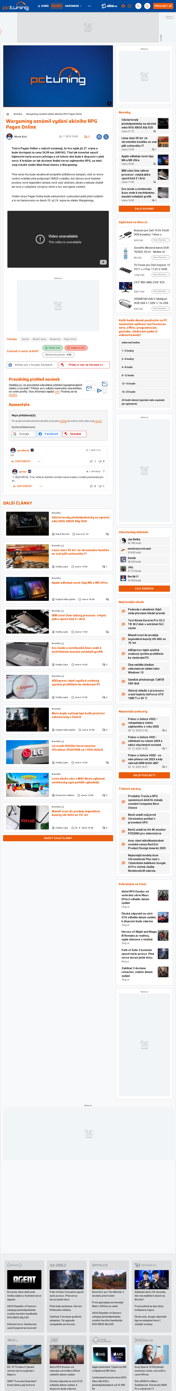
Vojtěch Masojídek (65, 599)
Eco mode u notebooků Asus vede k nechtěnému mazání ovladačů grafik (77, 650)
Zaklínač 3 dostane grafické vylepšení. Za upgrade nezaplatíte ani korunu (65, 1320)
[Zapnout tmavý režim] (147, 6)
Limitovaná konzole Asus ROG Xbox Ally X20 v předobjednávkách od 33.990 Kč (109, 1383)
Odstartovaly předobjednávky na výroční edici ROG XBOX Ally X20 (80, 519)
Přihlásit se (163, 6)
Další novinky (144, 208)
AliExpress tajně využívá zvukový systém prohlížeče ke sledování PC (76, 682)
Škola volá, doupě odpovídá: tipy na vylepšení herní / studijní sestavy (151, 1320)
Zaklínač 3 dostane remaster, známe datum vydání (137, 972)
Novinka (18, 114)
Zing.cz (125, 906)
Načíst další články (58, 838)
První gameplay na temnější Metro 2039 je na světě (107, 1304)
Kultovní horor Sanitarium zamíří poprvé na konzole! (22, 1326)
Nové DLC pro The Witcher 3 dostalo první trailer (108, 1294)
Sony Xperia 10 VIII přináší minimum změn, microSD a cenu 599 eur (150, 1371)
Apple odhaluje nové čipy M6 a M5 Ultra (80, 583)
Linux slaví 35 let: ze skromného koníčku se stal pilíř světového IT (80, 552)
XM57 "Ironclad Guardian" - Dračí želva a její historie (22, 1383)
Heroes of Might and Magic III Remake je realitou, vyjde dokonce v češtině (139, 935)
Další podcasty (144, 775)
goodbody (23, 450)
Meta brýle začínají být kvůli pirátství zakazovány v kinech (78, 715)
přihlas (63, 421)
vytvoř (98, 421)
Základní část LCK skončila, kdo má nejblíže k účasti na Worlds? (150, 1296)
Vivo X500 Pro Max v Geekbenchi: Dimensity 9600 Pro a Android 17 (151, 1385)
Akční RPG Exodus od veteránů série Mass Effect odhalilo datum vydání (135, 897)
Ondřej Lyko (62, 567)
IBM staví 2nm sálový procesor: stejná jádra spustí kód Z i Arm (79, 617)
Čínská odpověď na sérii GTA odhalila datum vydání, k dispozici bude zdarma (139, 917)
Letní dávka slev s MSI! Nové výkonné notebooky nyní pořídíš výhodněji (78, 780)
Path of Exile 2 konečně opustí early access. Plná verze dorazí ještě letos (138, 953)
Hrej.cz (125, 961)
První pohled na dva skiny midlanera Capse (149, 1308)
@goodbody (21, 477)
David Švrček (62, 534)
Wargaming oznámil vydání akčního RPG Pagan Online (54, 114)
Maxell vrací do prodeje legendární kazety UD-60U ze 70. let (76, 813)
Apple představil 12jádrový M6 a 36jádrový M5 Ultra (109, 1369)
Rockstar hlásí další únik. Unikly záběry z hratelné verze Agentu (24, 1296)
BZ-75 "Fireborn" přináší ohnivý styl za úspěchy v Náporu (20, 1371)
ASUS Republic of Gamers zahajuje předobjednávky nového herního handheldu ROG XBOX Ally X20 (22, 1312)
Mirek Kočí (20, 136)
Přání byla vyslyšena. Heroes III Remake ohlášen (66, 1308)
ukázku (13, 394)
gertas (22, 471)
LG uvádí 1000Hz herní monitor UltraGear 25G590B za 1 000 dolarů (77, 748)
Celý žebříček (144, 588)
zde (57, 391)
